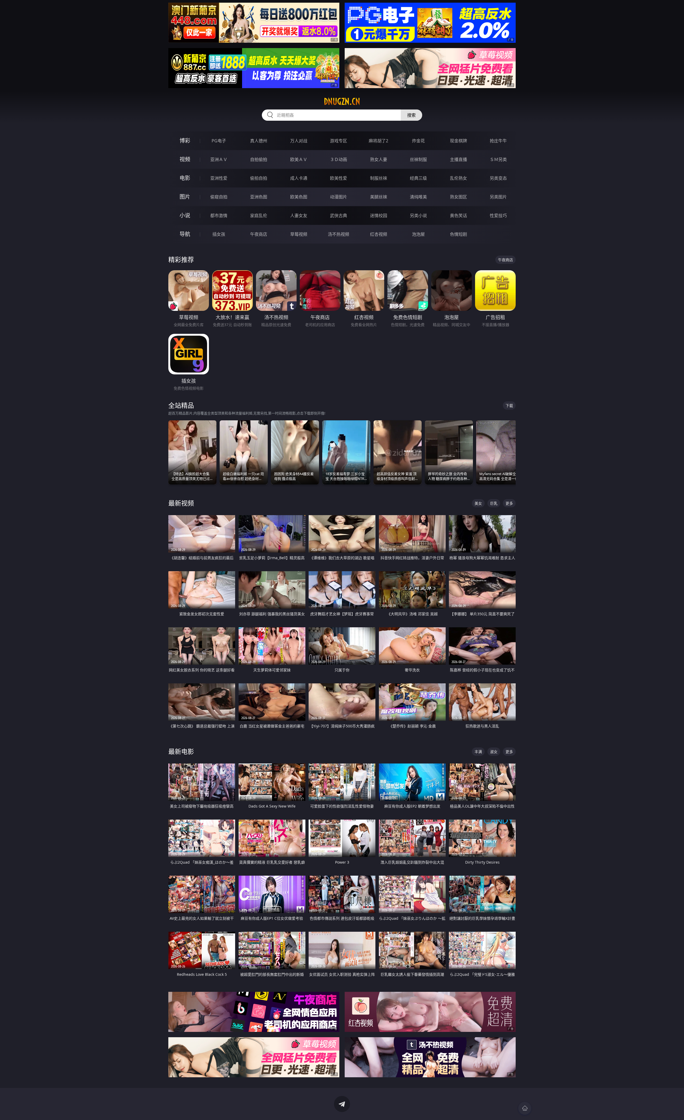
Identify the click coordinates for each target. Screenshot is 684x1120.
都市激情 (218, 215)
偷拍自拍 (258, 178)
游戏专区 (338, 141)
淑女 (494, 751)
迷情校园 (378, 215)
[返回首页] (524, 1108)
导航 (185, 234)
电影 (185, 178)
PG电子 (219, 141)
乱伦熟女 (458, 178)
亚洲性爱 (218, 178)
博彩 (185, 140)
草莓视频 (298, 234)
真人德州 (258, 141)
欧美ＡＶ (298, 159)
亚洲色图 (258, 197)
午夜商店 (258, 234)
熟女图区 (458, 197)
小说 (185, 215)
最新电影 (181, 751)
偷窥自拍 (218, 197)
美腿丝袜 (378, 197)
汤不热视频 (338, 234)
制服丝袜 (378, 178)
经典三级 (418, 178)
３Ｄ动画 (338, 159)
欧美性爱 (338, 178)
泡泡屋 (418, 234)
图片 (185, 196)
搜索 (411, 115)
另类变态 (498, 178)
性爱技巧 (498, 215)
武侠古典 (338, 215)
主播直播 (458, 159)
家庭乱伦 (258, 215)
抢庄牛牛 (498, 141)
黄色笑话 (458, 215)
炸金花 (418, 141)
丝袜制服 (418, 159)
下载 (509, 405)
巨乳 (494, 503)
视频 (185, 159)
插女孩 (218, 234)
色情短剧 (458, 234)
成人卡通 (298, 178)
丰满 (478, 751)
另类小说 (418, 215)
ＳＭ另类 (498, 159)
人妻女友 (298, 215)
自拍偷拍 (258, 159)
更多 (509, 503)
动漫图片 (338, 197)
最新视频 (181, 503)
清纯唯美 (418, 197)
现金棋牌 (458, 141)
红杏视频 (378, 234)
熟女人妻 (378, 159)
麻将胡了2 (378, 141)
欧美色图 (298, 197)
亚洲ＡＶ (218, 159)
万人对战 (298, 141)
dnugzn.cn (342, 101)
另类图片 (498, 197)
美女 (478, 503)
